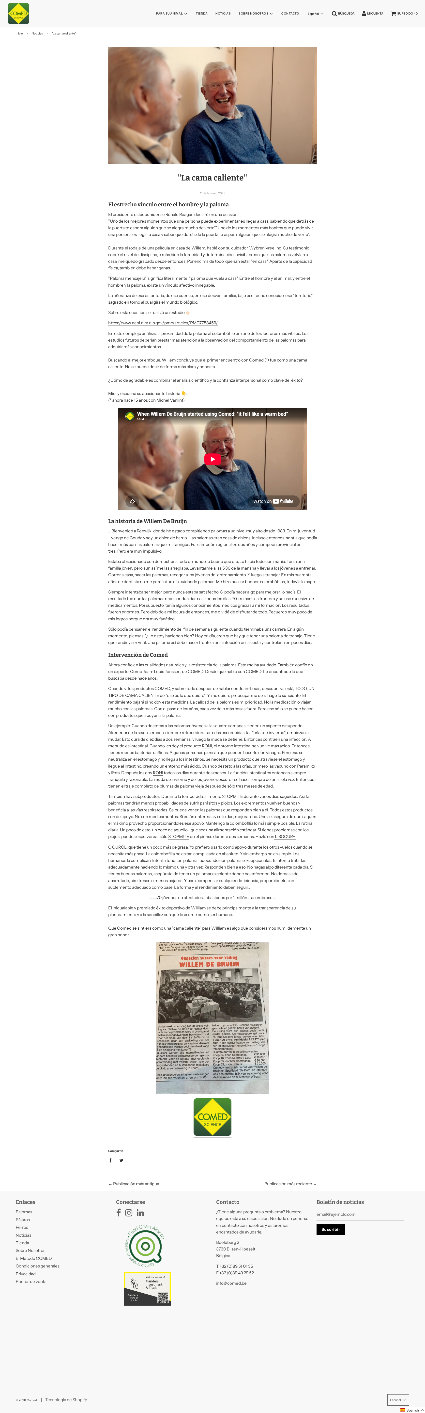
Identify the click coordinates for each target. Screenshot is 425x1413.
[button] (412, 1410)
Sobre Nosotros (30, 1250)
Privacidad (26, 1273)
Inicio (19, 33)
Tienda (202, 13)
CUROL (119, 847)
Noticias (223, 13)
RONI (158, 772)
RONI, (207, 745)
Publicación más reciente (288, 1183)
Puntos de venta (31, 1281)
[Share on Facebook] (112, 1160)
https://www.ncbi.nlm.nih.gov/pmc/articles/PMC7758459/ (163, 322)
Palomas (24, 1211)
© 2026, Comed (26, 1400)
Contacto (290, 13)
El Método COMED (34, 1258)
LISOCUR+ (285, 836)
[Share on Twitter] (121, 1160)
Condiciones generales (38, 1266)
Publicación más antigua (136, 1183)
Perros (22, 1227)
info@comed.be (231, 1283)
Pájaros (23, 1219)
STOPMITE (233, 796)
